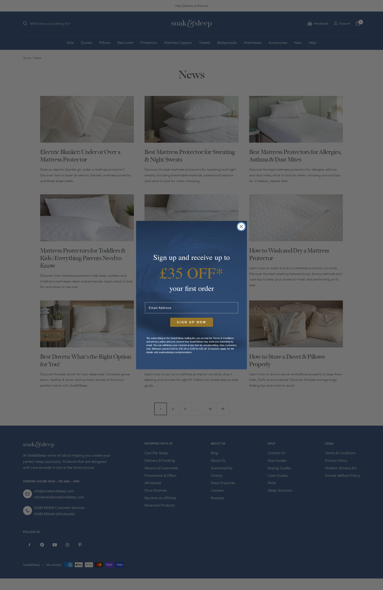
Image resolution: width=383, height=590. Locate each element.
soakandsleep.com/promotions (175, 352)
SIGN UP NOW (191, 322)
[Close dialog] (241, 226)
